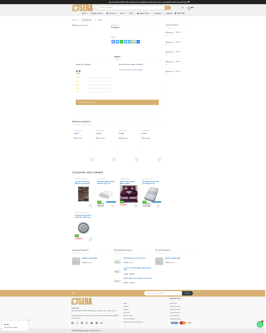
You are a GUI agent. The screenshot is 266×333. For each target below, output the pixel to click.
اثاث (130, 13)
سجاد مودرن (78, 178)
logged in (129, 70)
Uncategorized (86, 20)
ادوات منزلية (144, 13)
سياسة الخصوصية (175, 319)
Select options (113, 205)
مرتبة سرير (145, 178)
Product (6, 324)
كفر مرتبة (103, 178)
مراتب (83, 13)
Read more (91, 159)
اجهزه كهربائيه (96, 13)
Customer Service (175, 309)
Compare (126, 309)
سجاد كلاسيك (78, 212)
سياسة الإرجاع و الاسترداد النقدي (133, 322)
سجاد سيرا (85, 178)
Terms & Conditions (129, 319)
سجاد (122, 13)
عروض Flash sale (175, 313)
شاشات (112, 13)
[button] (260, 324)
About (125, 303)
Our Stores (126, 313)
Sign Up (187, 293)
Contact (125, 306)
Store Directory (128, 316)
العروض (169, 13)
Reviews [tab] (117, 57)
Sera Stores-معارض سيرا (80, 331)
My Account (173, 303)
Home (74, 20)
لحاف (127, 178)
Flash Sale (181, 13)
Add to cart (90, 239)
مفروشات (157, 13)
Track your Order (175, 306)
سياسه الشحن (174, 316)
